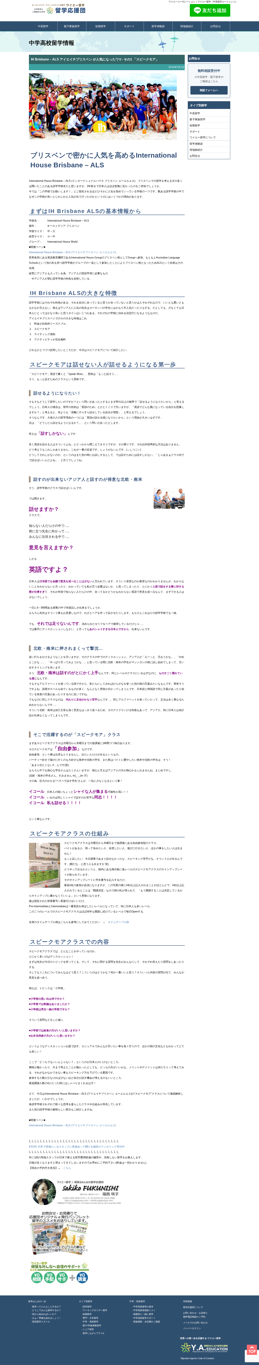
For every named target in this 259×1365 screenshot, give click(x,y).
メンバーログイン (192, 1328)
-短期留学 (87, 1314)
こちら (67, 1167)
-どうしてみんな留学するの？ (46, 1310)
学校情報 (187, 1301)
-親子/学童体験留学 (91, 1325)
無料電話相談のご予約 (194, 1317)
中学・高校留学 (137, 1301)
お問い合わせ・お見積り (195, 1313)
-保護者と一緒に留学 (143, 1314)
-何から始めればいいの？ (44, 1314)
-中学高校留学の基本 (143, 1306)
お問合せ (215, 26)
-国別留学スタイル (40, 1321)
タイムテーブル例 (118, 922)
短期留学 (100, 26)
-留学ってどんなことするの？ (46, 1306)
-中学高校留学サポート (144, 1318)
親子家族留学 (72, 26)
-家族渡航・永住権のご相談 (146, 1321)
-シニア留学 (88, 1329)
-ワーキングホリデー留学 (94, 1310)
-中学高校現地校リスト (144, 1310)
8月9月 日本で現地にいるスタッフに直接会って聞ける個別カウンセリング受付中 (77, 1146)
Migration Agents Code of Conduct (197, 1358)
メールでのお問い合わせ (195, 1322)
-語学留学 (87, 1306)
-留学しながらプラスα (93, 1333)
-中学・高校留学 (90, 1321)
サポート (129, 26)
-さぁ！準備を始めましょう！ (46, 1318)
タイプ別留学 (85, 1301)
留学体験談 (158, 26)
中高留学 (43, 26)
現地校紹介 (186, 26)
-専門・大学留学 (90, 1318)
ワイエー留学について (203, 137)
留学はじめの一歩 (37, 1301)
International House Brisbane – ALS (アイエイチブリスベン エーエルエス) (72, 252)
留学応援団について (193, 1307)
